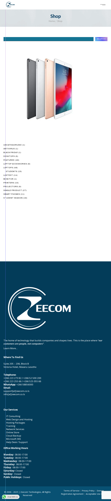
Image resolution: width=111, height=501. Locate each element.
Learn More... (10, 348)
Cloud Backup (13, 435)
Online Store (12, 432)
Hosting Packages (15, 422)
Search (101, 39)
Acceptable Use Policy (96, 493)
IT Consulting (13, 416)
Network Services (15, 429)
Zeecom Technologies (30, 492)
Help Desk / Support (17, 442)
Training (10, 425)
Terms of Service (71, 490)
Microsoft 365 (13, 438)
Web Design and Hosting (19, 419)
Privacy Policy (88, 490)
